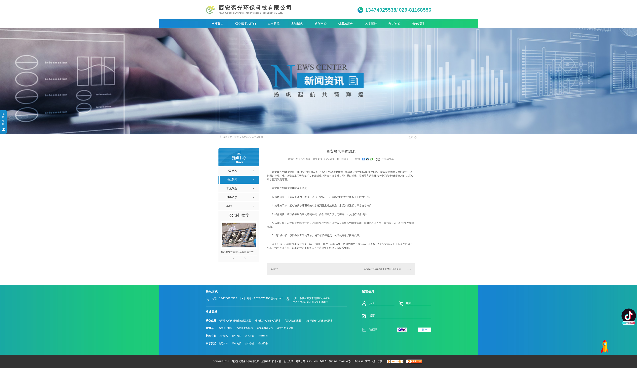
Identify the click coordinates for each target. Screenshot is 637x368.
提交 (424, 329)
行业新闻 (258, 137)
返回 (410, 137)
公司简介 (223, 343)
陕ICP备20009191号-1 (341, 361)
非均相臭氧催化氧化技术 (268, 320)
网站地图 (300, 361)
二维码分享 (387, 159)
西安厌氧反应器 (245, 328)
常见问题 (249, 335)
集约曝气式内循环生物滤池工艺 (235, 320)
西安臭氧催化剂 (265, 328)
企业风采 (263, 343)
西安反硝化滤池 (285, 328)
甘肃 (373, 361)
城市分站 (358, 361)
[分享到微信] (371, 159)
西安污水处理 (226, 328)
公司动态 (223, 335)
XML (316, 361)
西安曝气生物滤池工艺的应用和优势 (382, 269)
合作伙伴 (249, 343)
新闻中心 (246, 137)
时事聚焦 (263, 335)
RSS (309, 361)
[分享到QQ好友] (367, 159)
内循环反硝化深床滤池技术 (319, 320)
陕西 (367, 361)
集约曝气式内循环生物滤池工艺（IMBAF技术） (239, 252)
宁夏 (380, 361)
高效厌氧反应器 (293, 320)
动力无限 (288, 361)
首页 (236, 137)
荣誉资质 (236, 343)
